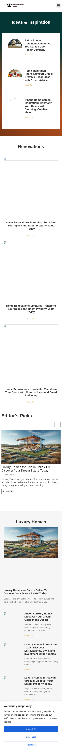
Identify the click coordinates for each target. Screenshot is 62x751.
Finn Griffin (9, 475)
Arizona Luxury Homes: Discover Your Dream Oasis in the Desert (38, 616)
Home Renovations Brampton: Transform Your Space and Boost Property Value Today (31, 225)
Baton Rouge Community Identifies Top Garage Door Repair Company (38, 45)
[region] (31, 726)
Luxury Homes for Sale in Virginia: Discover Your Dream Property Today (40, 680)
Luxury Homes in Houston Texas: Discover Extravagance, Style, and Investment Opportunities (40, 649)
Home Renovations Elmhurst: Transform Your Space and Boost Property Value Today (31, 308)
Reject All (31, 744)
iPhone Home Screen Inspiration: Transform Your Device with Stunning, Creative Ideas (38, 106)
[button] (58, 5)
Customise (31, 737)
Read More (29, 55)
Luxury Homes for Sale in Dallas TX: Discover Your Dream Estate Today (25, 468)
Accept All (31, 729)
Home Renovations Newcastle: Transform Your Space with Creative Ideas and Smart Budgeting (31, 392)
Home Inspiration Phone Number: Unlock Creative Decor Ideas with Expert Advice (39, 75)
